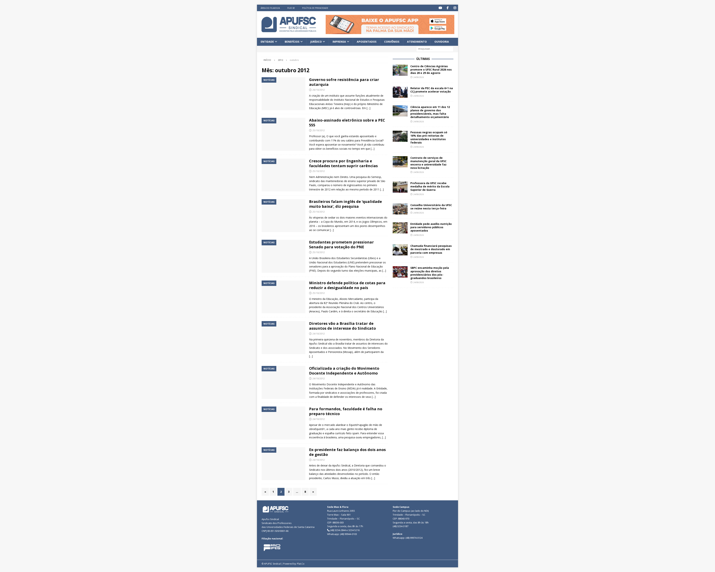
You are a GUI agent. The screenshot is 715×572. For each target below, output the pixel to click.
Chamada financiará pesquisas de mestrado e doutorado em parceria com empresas (431, 249)
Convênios (391, 41)
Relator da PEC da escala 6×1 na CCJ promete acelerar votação (431, 89)
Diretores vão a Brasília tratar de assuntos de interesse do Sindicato (342, 326)
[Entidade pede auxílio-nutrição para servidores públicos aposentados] (400, 227)
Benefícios (292, 41)
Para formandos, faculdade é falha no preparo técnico (345, 411)
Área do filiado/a (270, 8)
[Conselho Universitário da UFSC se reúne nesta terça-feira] (400, 209)
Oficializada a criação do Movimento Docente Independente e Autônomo (344, 371)
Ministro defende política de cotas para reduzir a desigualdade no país (347, 285)
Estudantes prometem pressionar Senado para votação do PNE (341, 244)
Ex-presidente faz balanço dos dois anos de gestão (347, 452)
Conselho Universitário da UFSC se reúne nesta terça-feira (431, 206)
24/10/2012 (318, 333)
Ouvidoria (441, 41)
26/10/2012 (318, 89)
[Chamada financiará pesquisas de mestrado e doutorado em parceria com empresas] (400, 249)
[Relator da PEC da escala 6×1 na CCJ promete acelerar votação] (400, 92)
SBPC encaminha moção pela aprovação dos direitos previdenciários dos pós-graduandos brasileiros (429, 273)
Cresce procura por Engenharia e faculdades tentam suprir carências (343, 163)
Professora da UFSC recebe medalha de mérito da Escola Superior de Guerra (429, 186)
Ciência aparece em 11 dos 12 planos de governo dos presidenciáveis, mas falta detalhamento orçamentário (430, 112)
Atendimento (417, 41)
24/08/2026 (418, 77)
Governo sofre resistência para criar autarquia (344, 82)
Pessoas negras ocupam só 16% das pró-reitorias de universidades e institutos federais (428, 137)
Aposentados (366, 41)
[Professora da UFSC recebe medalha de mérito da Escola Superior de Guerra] (400, 187)
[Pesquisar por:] (434, 48)
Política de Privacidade (315, 8)
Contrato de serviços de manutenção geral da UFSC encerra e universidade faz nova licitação (428, 163)
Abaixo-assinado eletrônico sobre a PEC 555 (347, 123)
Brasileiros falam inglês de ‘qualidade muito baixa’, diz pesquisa (345, 204)
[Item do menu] (440, 8)
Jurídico (316, 41)
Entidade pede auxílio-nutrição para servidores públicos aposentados (431, 227)
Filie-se (291, 8)
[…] (368, 108)
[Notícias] (283, 93)
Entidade (267, 41)
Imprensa (339, 41)
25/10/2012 (318, 130)
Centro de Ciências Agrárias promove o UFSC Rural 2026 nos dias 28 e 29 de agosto (431, 69)
